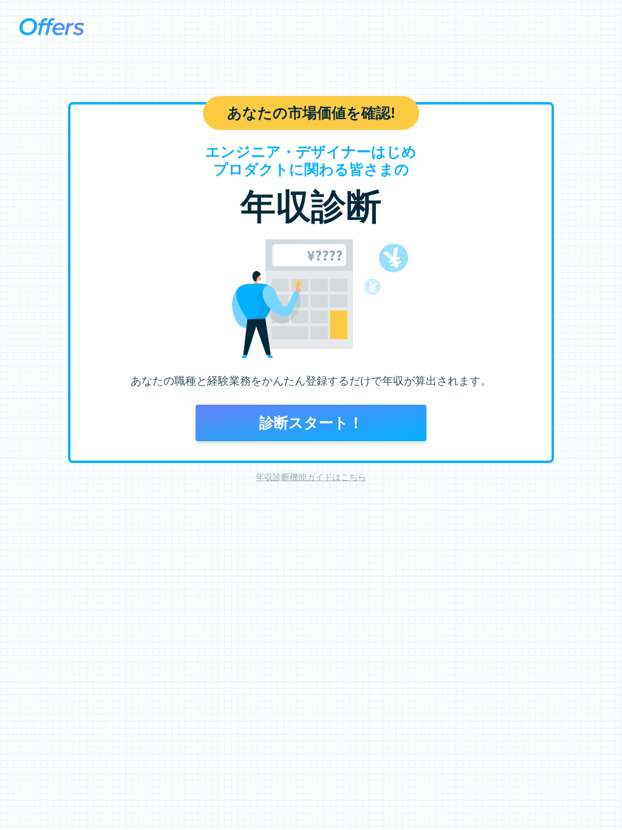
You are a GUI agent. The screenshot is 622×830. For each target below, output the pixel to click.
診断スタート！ (311, 422)
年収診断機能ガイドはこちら (311, 477)
